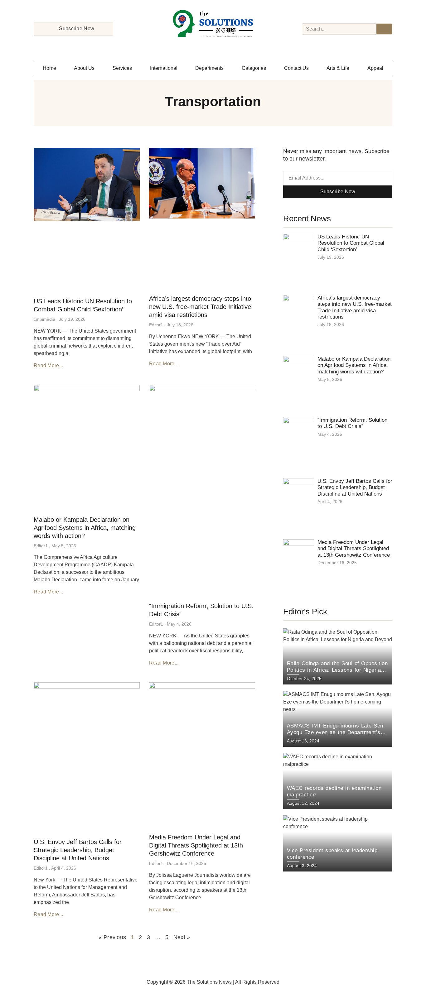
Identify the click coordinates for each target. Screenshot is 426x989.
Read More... (48, 365)
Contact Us (296, 68)
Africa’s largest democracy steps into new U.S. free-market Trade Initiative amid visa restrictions (200, 306)
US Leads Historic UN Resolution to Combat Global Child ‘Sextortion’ (350, 243)
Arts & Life (338, 68)
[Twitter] (213, 45)
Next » (181, 937)
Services (122, 68)
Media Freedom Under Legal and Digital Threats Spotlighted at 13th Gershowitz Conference (196, 845)
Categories (254, 68)
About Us (84, 68)
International (163, 68)
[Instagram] (205, 45)
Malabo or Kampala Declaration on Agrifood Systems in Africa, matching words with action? (85, 527)
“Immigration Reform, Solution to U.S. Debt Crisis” (352, 423)
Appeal (375, 68)
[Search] (384, 29)
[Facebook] (197, 45)
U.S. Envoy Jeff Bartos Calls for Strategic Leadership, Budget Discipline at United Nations (78, 850)
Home (49, 68)
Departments (209, 68)
